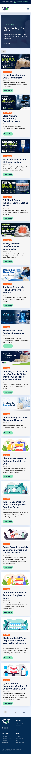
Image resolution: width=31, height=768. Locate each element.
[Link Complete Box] (15, 74)
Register (4, 1)
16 (18, 712)
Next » (24, 712)
